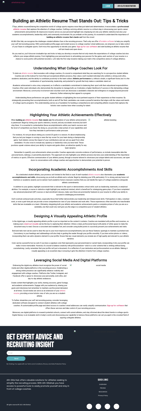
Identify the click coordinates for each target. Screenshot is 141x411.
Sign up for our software (87, 47)
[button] (37, 6)
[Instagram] (116, 406)
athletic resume (19, 29)
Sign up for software (115, 306)
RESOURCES (103, 392)
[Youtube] (107, 406)
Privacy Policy (103, 395)
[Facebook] (89, 406)
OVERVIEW (103, 384)
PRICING (103, 388)
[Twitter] (98, 406)
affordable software (106, 41)
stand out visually (31, 224)
